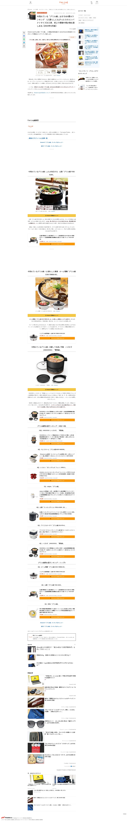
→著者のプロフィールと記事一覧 (37, 138)
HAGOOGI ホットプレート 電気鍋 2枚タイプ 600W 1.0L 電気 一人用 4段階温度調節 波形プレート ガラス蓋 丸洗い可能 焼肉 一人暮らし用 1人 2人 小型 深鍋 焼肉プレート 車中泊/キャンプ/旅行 (57, 437)
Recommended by (67, 766)
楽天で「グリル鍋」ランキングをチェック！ (51, 146)
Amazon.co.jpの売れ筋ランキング (42, 92)
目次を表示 (72, 37)
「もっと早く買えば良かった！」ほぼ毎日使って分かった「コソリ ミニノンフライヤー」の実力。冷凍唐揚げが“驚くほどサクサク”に (92, 89)
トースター (81, 15)
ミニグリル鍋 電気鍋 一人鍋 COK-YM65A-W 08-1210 (52, 333)
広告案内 (12, 819)
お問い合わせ (17, 819)
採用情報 (37, 819)
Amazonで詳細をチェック (52, 215)
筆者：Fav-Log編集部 (37, 635)
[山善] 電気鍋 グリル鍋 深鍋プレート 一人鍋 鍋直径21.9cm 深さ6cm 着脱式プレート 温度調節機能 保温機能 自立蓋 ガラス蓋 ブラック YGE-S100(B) (57, 237)
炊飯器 (80, 20)
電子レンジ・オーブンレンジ (88, 20)
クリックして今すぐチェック (57, 244)
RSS (30, 819)
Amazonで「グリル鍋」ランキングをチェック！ (51, 142)
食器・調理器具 (81, 22)
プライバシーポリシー (24, 819)
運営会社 (33, 819)
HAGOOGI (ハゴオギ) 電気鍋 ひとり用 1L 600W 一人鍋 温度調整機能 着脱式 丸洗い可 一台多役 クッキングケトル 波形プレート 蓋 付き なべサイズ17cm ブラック (57, 413)
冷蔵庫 (90, 17)
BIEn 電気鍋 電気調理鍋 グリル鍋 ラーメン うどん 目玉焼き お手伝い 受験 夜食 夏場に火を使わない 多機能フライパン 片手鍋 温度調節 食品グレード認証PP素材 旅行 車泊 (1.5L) (57, 610)
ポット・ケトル (87, 15)
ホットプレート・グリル (42, 12)
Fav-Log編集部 (73, 28)
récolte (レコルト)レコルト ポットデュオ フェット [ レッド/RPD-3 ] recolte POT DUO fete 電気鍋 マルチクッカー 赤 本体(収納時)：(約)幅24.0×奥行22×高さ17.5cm (57, 474)
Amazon (58, 75)
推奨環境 (41, 819)
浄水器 (94, 17)
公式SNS (8, 819)
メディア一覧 (3, 819)
